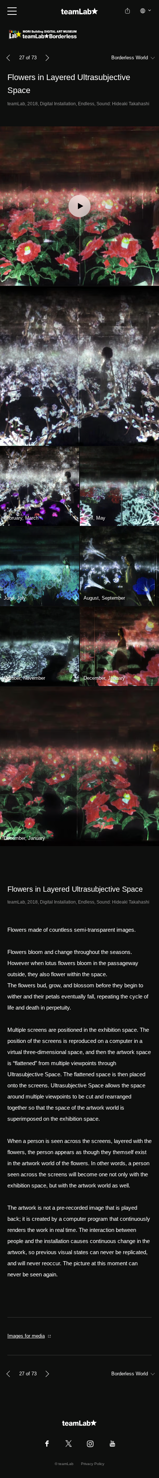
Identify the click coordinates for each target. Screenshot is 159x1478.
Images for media (26, 1336)
